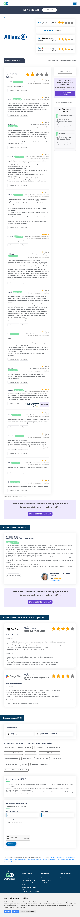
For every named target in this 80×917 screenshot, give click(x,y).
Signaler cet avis (14, 90)
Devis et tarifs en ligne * (40, 514)
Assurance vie (57, 758)
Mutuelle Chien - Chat (42, 758)
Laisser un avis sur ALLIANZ (13, 60)
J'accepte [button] (7, 911)
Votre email (44, 811)
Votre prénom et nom (12, 811)
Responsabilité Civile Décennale (49, 753)
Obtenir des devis (14, 575)
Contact (62, 878)
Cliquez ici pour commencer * (65, 93)
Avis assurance (45, 878)
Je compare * (50, 9)
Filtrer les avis (64, 71)
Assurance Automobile (24, 747)
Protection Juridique (11, 764)
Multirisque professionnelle (40, 764)
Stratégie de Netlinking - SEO (29, 888)
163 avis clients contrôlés (55, 580)
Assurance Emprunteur (11, 758)
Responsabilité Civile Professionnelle (16, 770)
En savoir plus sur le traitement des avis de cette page (15, 496)
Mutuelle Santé (9, 747)
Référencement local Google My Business (30, 892)
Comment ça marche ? (28, 878)
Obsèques (24, 764)
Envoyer (10, 844)
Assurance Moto (30, 753)
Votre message (10, 819)
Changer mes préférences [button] (28, 911)
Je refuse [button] (15, 911)
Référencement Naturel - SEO (29, 884)
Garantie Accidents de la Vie (13, 753)
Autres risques (27, 758)
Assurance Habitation (53, 747)
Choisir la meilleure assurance (46, 881)
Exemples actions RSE (28, 880)
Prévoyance (39, 747)
